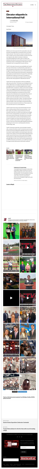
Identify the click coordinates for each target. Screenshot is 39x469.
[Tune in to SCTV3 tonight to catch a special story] (28, 281)
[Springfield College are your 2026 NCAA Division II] (28, 315)
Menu (32, 4)
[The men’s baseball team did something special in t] (11, 248)
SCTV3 (23, 464)
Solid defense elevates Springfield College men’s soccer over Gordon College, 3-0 (28, 157)
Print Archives (6, 465)
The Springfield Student (11, 434)
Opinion (11, 464)
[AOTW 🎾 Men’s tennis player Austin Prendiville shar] (28, 298)
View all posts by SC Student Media (20, 180)
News (8, 11)
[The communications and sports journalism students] (28, 348)
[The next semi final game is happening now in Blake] (28, 382)
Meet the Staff (13, 465)
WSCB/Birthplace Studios (29, 464)
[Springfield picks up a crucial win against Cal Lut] (11, 382)
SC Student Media (14, 20)
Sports (7, 464)
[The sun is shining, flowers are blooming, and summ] (11, 264)
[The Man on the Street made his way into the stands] (11, 365)
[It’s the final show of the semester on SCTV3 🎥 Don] (28, 264)
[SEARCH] (35, 4)
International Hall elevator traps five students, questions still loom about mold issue (10, 157)
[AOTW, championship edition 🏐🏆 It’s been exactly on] (28, 248)
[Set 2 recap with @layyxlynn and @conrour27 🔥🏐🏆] (11, 331)
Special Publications (17, 464)
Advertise (18, 465)
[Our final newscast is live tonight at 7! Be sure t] (11, 298)
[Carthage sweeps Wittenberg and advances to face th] (11, 348)
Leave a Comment (30, 22)
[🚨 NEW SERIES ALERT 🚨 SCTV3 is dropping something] (11, 281)
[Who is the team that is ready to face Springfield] (28, 365)
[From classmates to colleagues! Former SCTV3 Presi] (11, 231)
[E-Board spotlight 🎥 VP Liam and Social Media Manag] (11, 315)
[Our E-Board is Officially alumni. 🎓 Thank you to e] (28, 231)
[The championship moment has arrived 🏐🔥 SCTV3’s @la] (28, 331)
